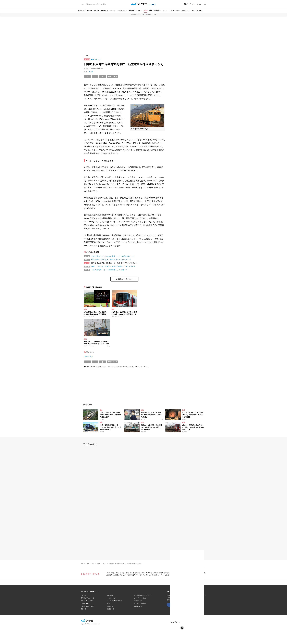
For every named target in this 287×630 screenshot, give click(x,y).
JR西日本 (87, 356)
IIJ (164, 10)
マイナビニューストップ (87, 563)
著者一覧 (83, 609)
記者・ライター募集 (140, 603)
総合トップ (81, 10)
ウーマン (112, 10)
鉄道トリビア (96, 59)
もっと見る (173, 622)
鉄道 (104, 563)
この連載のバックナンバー (124, 279)
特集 (150, 10)
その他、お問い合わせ (87, 606)
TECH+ (89, 10)
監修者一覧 (110, 609)
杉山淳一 (92, 72)
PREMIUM (104, 10)
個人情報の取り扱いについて (142, 595)
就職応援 (131, 10)
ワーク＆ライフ (122, 10)
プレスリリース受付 (140, 598)
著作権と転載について (87, 598)
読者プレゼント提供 (87, 600)
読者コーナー (175, 10)
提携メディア (138, 600)
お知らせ (83, 595)
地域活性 (157, 10)
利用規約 (110, 595)
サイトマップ (111, 598)
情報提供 (110, 606)
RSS (108, 603)
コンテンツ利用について (114, 600)
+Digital (96, 10)
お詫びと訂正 (138, 606)
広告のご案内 (85, 603)
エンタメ (139, 10)
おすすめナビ (185, 10)
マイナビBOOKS (197, 10)
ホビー (145, 10)
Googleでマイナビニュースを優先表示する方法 (143, 14)
